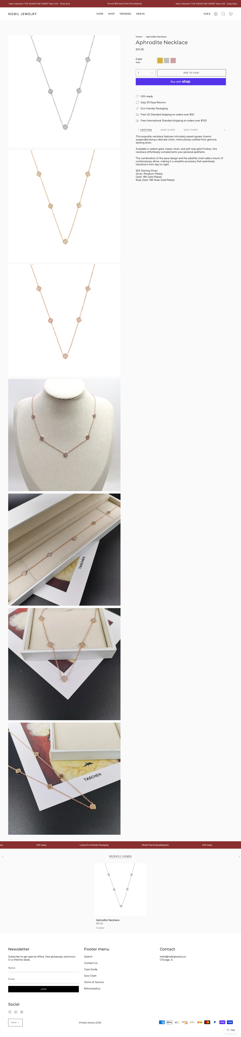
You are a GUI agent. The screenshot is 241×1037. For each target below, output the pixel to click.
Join (43, 989)
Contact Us (90, 963)
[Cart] (231, 13)
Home (139, 36)
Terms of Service (94, 982)
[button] (111, 13)
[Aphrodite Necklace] (120, 889)
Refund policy (92, 988)
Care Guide (90, 969)
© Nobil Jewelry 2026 (90, 1022)
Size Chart (90, 975)
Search (88, 956)
